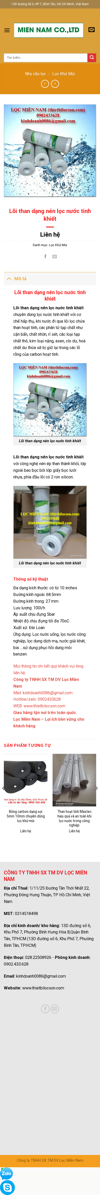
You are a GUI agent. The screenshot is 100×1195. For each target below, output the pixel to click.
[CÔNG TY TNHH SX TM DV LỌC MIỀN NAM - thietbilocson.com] (48, 30)
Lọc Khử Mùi (63, 73)
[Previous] (3, 798)
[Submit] (91, 57)
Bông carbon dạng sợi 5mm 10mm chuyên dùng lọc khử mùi (26, 816)
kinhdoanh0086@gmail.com (41, 976)
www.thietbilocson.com (44, 705)
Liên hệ (50, 234)
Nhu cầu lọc (35, 73)
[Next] (96, 798)
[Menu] (7, 30)
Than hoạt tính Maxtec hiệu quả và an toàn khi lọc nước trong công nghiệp (74, 818)
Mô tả (20, 278)
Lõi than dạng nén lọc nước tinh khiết (50, 441)
